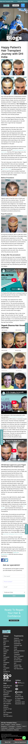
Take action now (14, 620)
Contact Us (6, 671)
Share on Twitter (6, 560)
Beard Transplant (19, 656)
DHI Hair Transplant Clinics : (9, 722)
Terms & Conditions (7, 739)
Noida (13, 724)
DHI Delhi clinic (7, 169)
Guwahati (12, 728)
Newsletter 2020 (20, 702)
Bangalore (4, 726)
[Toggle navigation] (23, 5)
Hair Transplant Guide (6, 662)
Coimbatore (9, 730)
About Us (6, 641)
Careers (5, 673)
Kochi (24, 726)
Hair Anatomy (7, 703)
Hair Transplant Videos (6, 657)
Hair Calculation (7, 716)
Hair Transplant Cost (6, 667)
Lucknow (18, 728)
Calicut (3, 730)
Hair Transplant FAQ (6, 646)
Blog (4, 643)
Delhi (2, 724)
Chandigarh (11, 726)
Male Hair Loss (7, 685)
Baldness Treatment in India (6, 696)
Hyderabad (4, 728)
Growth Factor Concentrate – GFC (18, 661)
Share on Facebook (2, 560)
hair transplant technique (16, 417)
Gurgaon (7, 724)
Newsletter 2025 (20, 704)
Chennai (18, 726)
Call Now (15, 5)
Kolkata (18, 724)
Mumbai (16, 730)
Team (4, 653)
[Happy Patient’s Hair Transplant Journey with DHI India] (14, 67)
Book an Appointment (20, 742)
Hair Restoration (18, 668)
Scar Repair (17, 658)
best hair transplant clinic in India (12, 534)
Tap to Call (7, 742)
